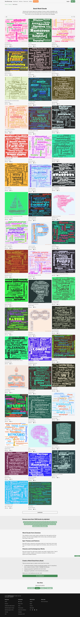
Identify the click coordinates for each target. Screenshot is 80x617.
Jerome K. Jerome (9, 217)
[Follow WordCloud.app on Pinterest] (36, 610)
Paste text (26, 570)
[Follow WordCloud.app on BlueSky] (34, 610)
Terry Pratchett (8, 73)
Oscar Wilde (8, 390)
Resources (25, 1)
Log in (68, 1)
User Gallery (31, 588)
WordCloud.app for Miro (9, 609)
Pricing (36, 1)
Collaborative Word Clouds (9, 605)
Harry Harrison (32, 276)
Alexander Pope (9, 362)
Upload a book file (28, 568)
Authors (43, 588)
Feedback (78, 555)
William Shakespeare (33, 363)
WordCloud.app (8, 1)
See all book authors (40, 585)
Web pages (49, 588)
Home (6, 4)
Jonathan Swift (56, 302)
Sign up (73, 1)
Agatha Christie (9, 44)
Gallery (30, 1)
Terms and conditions (22, 609)
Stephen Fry (55, 217)
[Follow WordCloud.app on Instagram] (30, 610)
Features (21, 1)
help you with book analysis (41, 565)
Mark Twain (8, 102)
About (19, 605)
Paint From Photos (44, 601)
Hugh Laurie (55, 389)
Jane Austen (8, 477)
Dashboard (15, 1)
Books (10, 4)
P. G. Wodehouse (9, 131)
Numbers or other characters (40, 526)
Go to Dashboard (40, 575)
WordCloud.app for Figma (9, 607)
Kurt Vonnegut (8, 304)
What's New (20, 603)
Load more (40, 512)
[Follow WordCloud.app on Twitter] (32, 610)
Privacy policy (20, 607)
